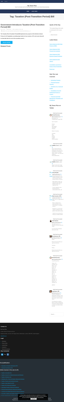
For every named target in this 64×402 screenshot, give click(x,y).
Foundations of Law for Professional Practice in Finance (55, 92)
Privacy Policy (4, 343)
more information (41, 397)
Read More (6, 42)
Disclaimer (4, 341)
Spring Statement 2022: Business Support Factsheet (56, 55)
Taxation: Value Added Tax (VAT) (7, 383)
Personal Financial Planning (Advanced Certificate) (11, 389)
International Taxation (55, 80)
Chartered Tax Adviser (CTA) (7, 367)
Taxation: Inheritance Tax (6, 377)
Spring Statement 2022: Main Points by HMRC (56, 45)
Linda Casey (8, 29)
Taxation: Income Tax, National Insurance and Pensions (12, 374)
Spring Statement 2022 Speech (55, 60)
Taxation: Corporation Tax (6, 372)
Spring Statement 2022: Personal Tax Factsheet (55, 50)
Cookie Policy (4, 345)
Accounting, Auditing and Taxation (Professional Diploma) (12, 393)
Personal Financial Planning (54, 83)
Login (2, 1)
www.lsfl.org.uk (3, 335)
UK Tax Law (20, 29)
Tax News (16, 29)
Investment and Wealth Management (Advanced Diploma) (12, 391)
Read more (52, 69)
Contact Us (4, 347)
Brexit (4, 31)
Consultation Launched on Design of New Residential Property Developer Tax (55, 66)
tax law (7, 31)
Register (6, 1)
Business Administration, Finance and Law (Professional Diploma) (14, 395)
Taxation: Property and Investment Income (9, 381)
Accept (33, 398)
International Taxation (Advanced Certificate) (10, 387)
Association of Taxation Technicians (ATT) (9, 365)
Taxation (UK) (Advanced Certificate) (8, 385)
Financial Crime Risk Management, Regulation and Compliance (56, 98)
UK (29, 31)
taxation (11, 31)
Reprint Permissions (6, 349)
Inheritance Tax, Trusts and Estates (56, 87)
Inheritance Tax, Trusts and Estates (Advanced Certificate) (12, 379)
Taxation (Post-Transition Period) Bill (21, 31)
